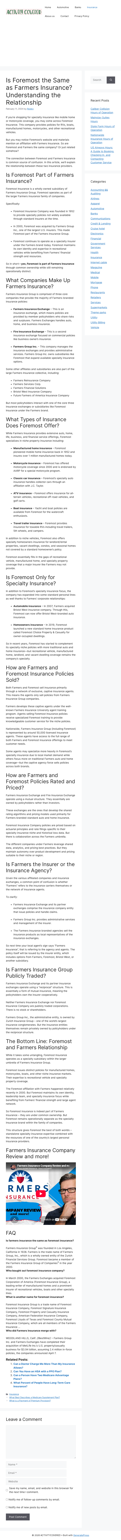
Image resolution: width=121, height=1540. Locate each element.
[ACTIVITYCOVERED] (24, 11)
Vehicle (95, 327)
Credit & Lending (101, 223)
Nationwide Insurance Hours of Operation (102, 139)
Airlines (95, 198)
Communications (100, 218)
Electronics (97, 233)
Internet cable (99, 262)
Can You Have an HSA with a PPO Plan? (37, 1371)
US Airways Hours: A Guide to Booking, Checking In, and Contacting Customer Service (102, 155)
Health (94, 252)
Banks (78, 7)
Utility (94, 317)
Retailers (96, 297)
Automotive (63, 7)
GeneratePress (81, 1535)
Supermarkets (99, 307)
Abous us (50, 16)
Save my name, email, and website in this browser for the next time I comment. (41, 1490)
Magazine (96, 267)
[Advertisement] (60, 45)
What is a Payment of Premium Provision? (30, 1400)
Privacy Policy (82, 16)
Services (96, 302)
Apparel (95, 203)
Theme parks (98, 312)
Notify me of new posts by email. (28, 1507)
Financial (96, 238)
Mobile (95, 277)
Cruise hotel (98, 228)
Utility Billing (98, 322)
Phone (94, 287)
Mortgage (96, 282)
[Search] (111, 80)
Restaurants (98, 292)
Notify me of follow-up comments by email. (34, 1499)
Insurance (92, 7)
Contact (64, 16)
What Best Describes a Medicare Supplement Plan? (34, 1397)
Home (48, 7)
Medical (95, 272)
